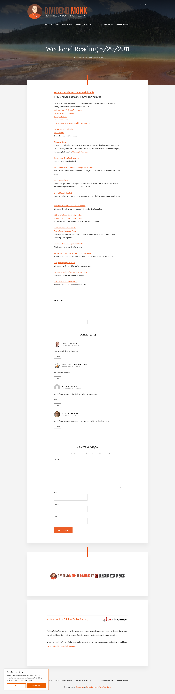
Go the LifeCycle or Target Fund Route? (68, 244)
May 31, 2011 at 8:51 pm (70, 415)
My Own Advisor (69, 386)
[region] (26, 679)
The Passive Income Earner (74, 365)
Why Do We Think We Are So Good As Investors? (72, 253)
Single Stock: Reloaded (63, 193)
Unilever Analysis (61, 180)
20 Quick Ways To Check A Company (68, 110)
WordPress (102, 687)
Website (56, 516)
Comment (57, 459)
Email (56, 505)
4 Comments (98, 57)
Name (56, 493)
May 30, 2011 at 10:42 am (71, 388)
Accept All (36, 685)
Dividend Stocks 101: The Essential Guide (74, 92)
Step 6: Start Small (61, 120)
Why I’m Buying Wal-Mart (64, 263)
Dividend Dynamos (61, 142)
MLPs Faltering (60, 133)
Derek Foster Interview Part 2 (65, 231)
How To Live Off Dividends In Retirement (69, 206)
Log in (109, 687)
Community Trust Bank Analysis (66, 158)
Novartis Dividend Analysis (64, 113)
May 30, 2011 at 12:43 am (71, 366)
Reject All (16, 685)
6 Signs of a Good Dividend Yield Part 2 (69, 218)
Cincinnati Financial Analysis (65, 282)
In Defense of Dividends (63, 129)
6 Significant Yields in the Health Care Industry (72, 123)
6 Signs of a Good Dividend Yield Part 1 (68, 215)
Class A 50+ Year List (80, 152)
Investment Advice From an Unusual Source (71, 272)
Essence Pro (80, 687)
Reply (57, 356)
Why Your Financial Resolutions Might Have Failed (73, 167)
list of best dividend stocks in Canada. (61, 646)
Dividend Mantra (70, 413)
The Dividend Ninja (71, 343)
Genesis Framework (92, 687)
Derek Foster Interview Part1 (65, 228)
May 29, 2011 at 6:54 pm (71, 345)
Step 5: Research (60, 117)
